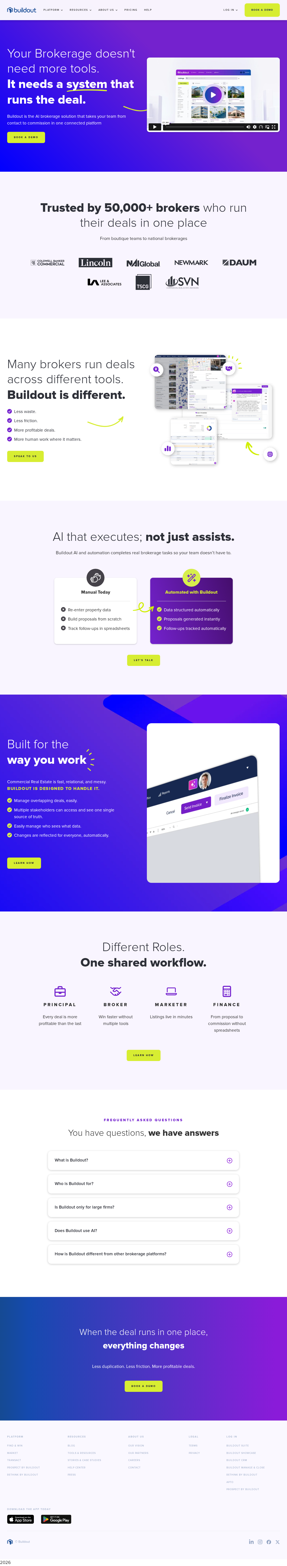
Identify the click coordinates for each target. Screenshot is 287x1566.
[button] (53, 10)
